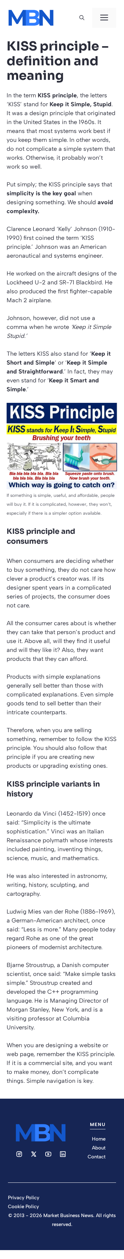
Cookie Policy (23, 1207)
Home (98, 1139)
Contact (96, 1157)
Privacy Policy (23, 1198)
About (98, 1148)
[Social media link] (19, 1154)
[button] (81, 18)
